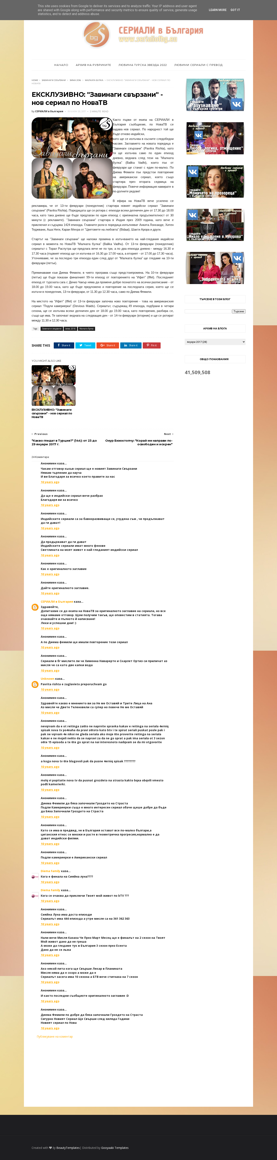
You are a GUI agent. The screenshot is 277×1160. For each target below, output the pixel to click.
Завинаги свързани (54, 80)
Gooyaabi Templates (115, 1148)
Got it (235, 10)
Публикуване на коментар (55, 1036)
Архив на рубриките (93, 64)
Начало (61, 64)
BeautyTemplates (68, 1148)
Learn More (218, 10)
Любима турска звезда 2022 (143, 64)
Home (35, 80)
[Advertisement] (103, 1072)
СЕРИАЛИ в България (57, 601)
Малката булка (94, 80)
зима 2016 (75, 80)
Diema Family (50, 871)
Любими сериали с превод (198, 64)
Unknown (47, 679)
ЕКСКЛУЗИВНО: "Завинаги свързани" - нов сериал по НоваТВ (52, 413)
